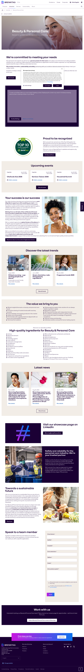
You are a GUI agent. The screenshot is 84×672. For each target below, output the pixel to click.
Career (58, 2)
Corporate (65, 2)
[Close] (62, 68)
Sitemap (42, 669)
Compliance (21, 669)
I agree (57, 85)
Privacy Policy (14, 669)
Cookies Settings (15, 118)
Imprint (37, 669)
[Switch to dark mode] (81, 2)
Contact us (52, 2)
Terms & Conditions (29, 669)
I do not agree (47, 85)
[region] (42, 78)
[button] (11, 77)
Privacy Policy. (50, 81)
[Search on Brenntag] (81, 6)
